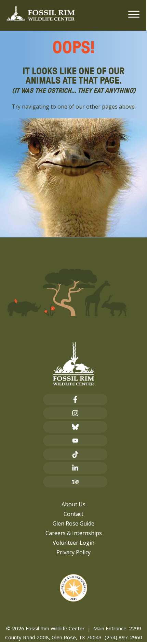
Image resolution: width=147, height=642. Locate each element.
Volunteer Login (73, 542)
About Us (73, 504)
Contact (73, 514)
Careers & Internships (73, 533)
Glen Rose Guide (73, 523)
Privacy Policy (73, 552)
